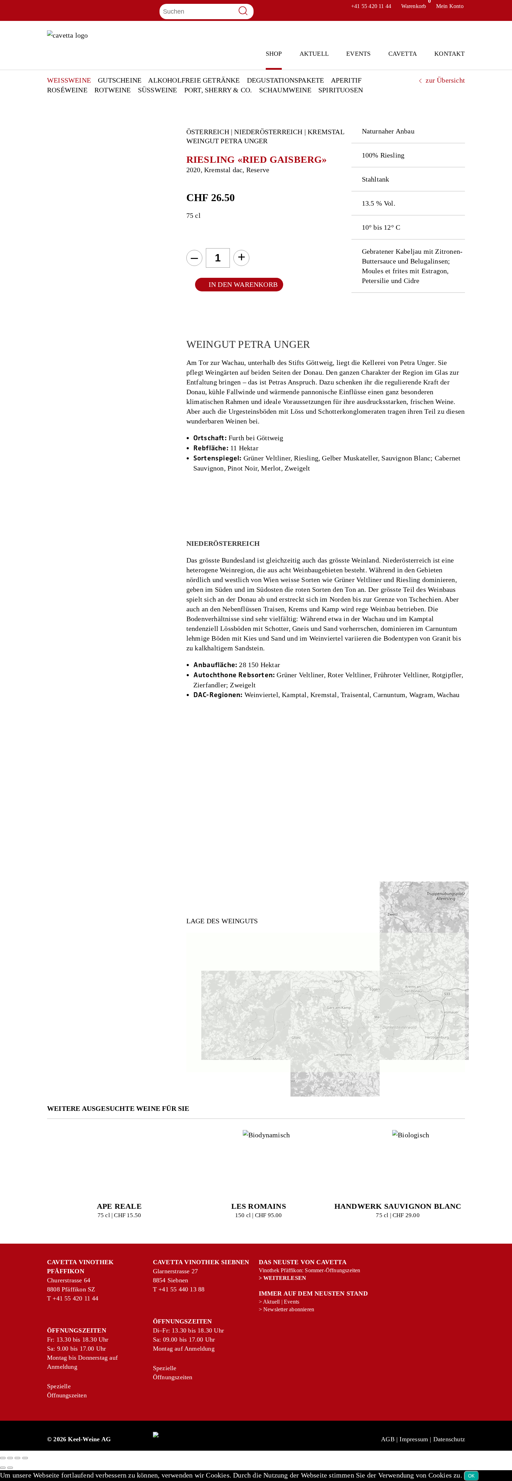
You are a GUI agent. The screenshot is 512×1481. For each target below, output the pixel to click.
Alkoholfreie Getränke (194, 80)
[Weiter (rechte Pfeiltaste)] (10, 1468)
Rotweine (112, 90)
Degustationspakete (285, 80)
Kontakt (449, 54)
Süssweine (157, 90)
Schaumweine (285, 90)
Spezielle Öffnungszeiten (55, 1391)
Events (358, 54)
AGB (388, 1439)
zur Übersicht (444, 80)
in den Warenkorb (243, 284)
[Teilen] (17, 1458)
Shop (274, 54)
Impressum (413, 1439)
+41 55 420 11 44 (60, 1298)
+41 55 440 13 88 (166, 1289)
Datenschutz (449, 1439)
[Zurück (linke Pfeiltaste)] (3, 1468)
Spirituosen (340, 90)
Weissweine (69, 80)
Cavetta (402, 54)
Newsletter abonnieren (288, 1309)
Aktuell (314, 54)
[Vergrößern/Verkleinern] (3, 1458)
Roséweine (67, 90)
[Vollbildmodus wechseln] (10, 1458)
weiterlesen (284, 1278)
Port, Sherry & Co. (218, 90)
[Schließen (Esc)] (25, 1458)
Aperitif (346, 80)
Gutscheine (119, 80)
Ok (471, 1476)
